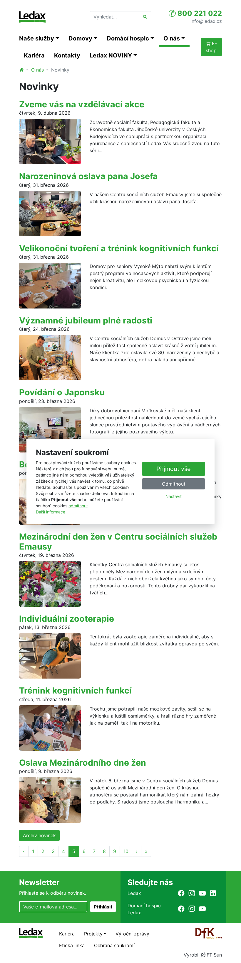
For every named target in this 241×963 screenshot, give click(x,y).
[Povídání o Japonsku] (50, 429)
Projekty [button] (93, 934)
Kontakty (67, 55)
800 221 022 (199, 13)
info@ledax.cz (206, 21)
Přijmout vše (173, 468)
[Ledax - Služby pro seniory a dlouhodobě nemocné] (21, 70)
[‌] (181, 893)
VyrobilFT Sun (203, 955)
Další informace (50, 511)
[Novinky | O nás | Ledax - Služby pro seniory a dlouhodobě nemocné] (32, 17)
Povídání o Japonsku (62, 392)
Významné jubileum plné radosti (85, 320)
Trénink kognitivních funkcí (75, 690)
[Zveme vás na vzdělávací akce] (50, 141)
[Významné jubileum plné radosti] (50, 357)
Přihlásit (103, 907)
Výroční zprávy (132, 934)
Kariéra (34, 55)
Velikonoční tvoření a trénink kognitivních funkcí (119, 248)
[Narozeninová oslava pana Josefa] (50, 213)
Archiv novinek (39, 835)
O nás (37, 70)
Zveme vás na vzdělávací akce (81, 104)
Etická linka (72, 945)
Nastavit (173, 496)
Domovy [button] (80, 38)
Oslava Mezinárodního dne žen (82, 762)
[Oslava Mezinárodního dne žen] (50, 799)
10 (125, 851)
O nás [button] (171, 38)
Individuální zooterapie (66, 618)
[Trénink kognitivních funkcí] (50, 727)
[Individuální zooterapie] (50, 655)
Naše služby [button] (36, 38)
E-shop (211, 46)
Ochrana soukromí (114, 945)
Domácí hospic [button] (128, 38)
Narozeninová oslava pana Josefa (88, 176)
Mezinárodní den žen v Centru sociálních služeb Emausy (118, 541)
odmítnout (78, 505)
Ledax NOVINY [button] (111, 55)
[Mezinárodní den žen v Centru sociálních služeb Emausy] (50, 583)
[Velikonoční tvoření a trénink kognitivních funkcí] (50, 285)
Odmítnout (173, 484)
